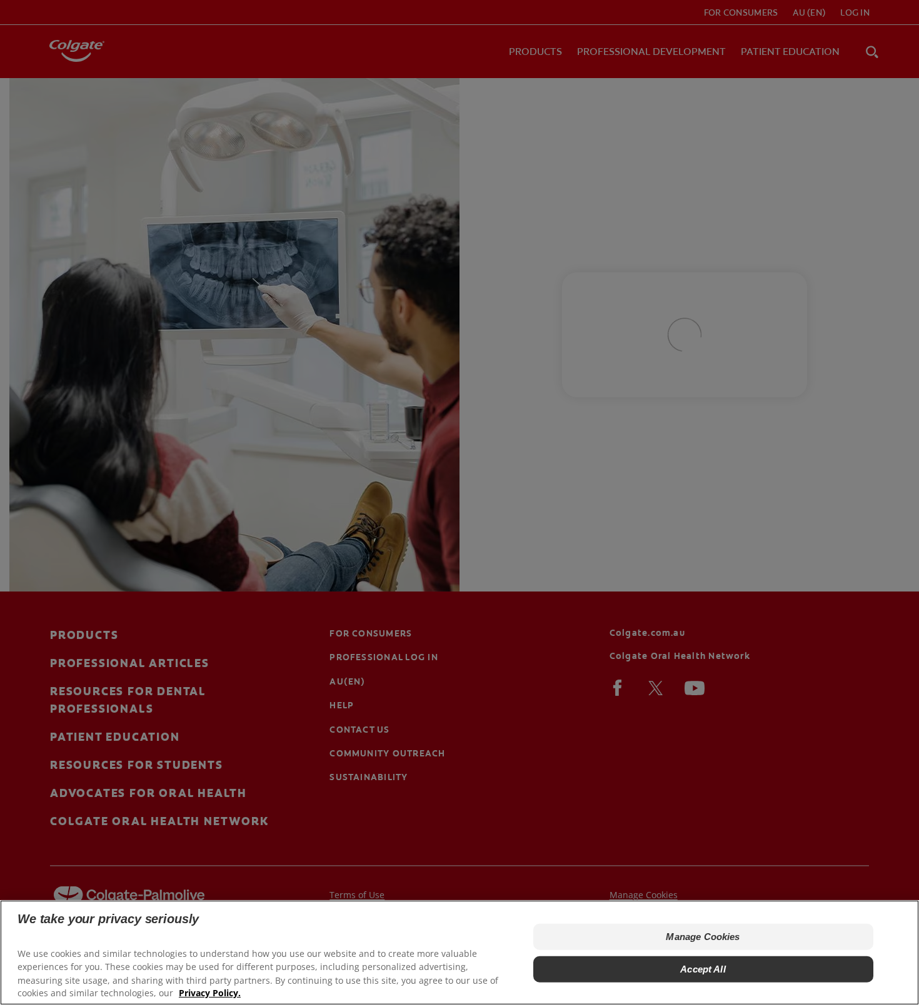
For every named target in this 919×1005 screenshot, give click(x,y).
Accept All (703, 969)
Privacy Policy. (210, 993)
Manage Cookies (703, 936)
